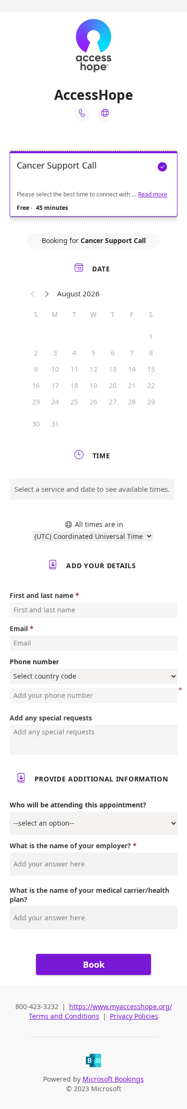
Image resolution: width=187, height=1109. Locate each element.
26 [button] (93, 401)
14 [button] (132, 369)
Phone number (34, 661)
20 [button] (113, 385)
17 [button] (55, 385)
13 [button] (113, 369)
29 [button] (151, 401)
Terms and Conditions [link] (64, 1016)
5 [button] (93, 352)
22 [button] (151, 385)
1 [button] (151, 336)
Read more (152, 194)
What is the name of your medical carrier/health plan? (89, 895)
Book (94, 964)
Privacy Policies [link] (134, 1016)
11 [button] (74, 369)
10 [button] (55, 369)
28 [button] (132, 401)
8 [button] (151, 352)
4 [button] (74, 352)
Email (19, 628)
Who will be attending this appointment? (78, 804)
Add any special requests (51, 717)
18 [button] (74, 385)
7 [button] (132, 352)
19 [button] (93, 385)
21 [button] (132, 385)
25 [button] (74, 401)
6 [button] (113, 352)
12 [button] (93, 369)
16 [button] (36, 385)
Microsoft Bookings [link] (113, 1079)
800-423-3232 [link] (37, 1006)
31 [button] (55, 423)
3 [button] (55, 352)
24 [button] (55, 401)
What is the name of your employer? (70, 845)
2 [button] (36, 352)
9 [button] (36, 369)
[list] (93, 186)
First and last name (41, 595)
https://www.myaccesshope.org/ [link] (120, 1006)
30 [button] (36, 423)
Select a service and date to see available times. (92, 489)
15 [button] (151, 369)
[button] (33, 293)
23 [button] (36, 401)
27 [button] (113, 401)
